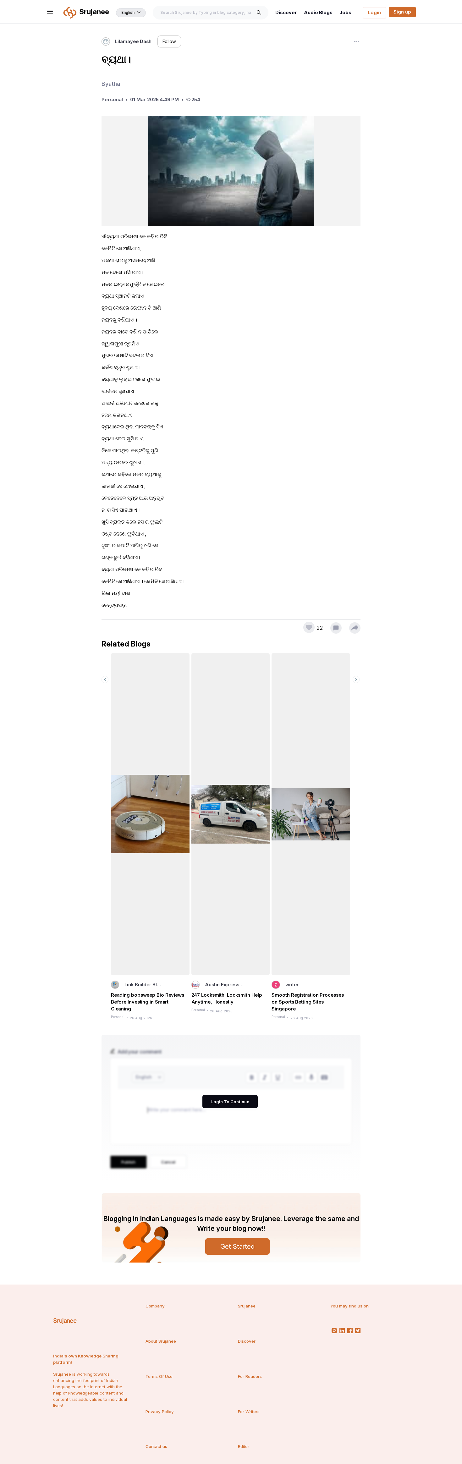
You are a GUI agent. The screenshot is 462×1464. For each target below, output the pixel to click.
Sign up (402, 12)
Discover (286, 12)
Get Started (237, 1246)
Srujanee (64, 1320)
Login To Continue (230, 1101)
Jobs (345, 12)
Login (374, 12)
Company (155, 1305)
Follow (169, 41)
